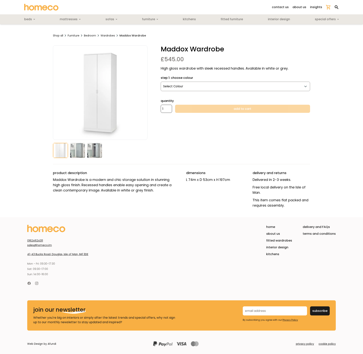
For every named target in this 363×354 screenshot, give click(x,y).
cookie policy (327, 344)
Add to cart (242, 109)
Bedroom (90, 35)
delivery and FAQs (316, 227)
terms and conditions (319, 234)
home (270, 227)
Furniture (73, 35)
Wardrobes (108, 35)
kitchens (272, 254)
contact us (280, 7)
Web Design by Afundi (41, 344)
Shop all (58, 35)
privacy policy (305, 344)
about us (299, 7)
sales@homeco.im (39, 245)
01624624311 (35, 240)
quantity (167, 101)
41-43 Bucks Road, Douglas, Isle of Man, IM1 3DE (57, 254)
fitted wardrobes (279, 240)
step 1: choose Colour (177, 78)
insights (316, 7)
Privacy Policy (290, 319)
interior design (277, 247)
